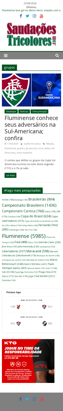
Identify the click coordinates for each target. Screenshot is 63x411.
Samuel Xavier (36, 268)
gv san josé (31, 148)
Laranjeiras (47, 246)
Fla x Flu (31, 229)
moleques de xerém (14, 260)
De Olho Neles (11, 225)
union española (24, 152)
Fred (20, 242)
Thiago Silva (47, 271)
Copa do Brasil (36, 216)
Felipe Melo (30, 225)
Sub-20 (8, 271)
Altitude (50, 143)
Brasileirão (41, 199)
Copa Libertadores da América (41, 221)
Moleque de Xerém (48, 255)
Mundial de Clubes (38, 260)
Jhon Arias (9, 246)
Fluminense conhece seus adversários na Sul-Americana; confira (31, 128)
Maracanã (37, 251)
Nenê (29, 264)
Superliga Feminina (26, 272)
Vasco (8, 276)
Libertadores (14, 251)
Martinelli (28, 255)
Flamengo (16, 229)
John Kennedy (28, 246)
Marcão (14, 255)
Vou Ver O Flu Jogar (26, 276)
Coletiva (14, 216)
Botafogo (21, 199)
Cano (50, 211)
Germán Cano (49, 242)
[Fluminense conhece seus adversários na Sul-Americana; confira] (31, 76)
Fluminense (10, 148)
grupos (20, 148)
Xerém (47, 276)
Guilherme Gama (32, 143)
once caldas (44, 148)
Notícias (24, 111)
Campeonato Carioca (23, 211)
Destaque (11, 111)
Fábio (33, 242)
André (8, 199)
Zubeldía (8, 280)
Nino (41, 264)
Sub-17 (51, 268)
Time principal (39, 111)
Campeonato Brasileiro (29, 205)
